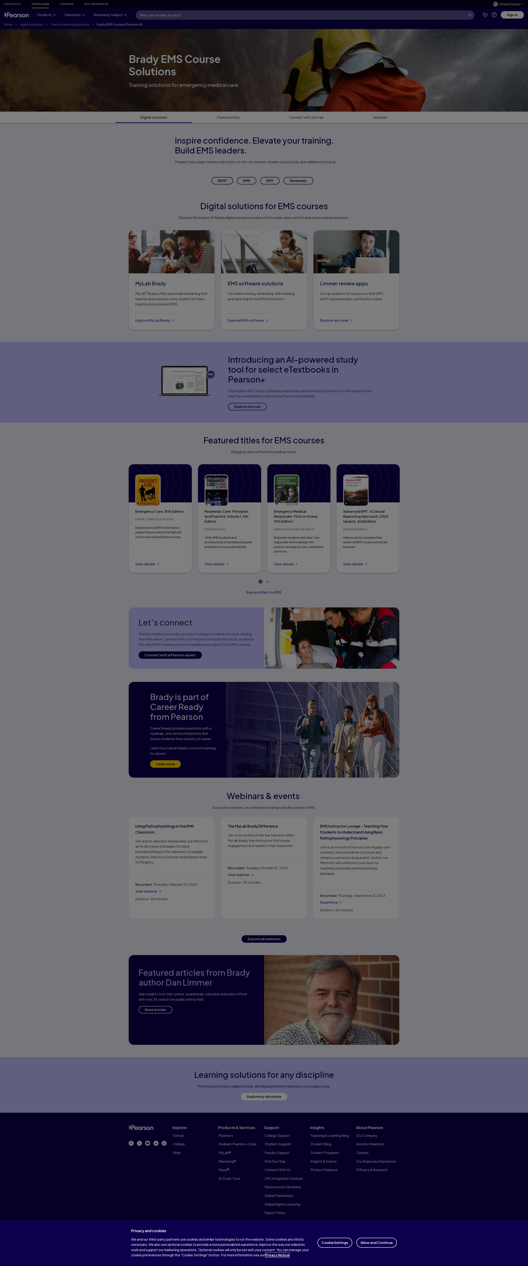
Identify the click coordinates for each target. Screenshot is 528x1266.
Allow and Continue (377, 1242)
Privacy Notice (277, 1255)
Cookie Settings (335, 1242)
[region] (264, 1243)
